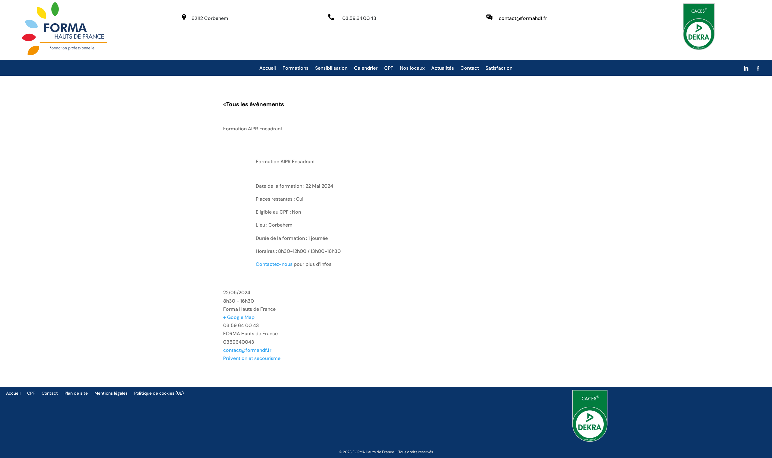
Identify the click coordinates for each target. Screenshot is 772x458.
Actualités (442, 68)
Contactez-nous (274, 264)
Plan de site (76, 393)
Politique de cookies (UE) (159, 393)
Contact (469, 68)
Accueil (267, 68)
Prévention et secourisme (251, 358)
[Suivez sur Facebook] (758, 68)
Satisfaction (499, 68)
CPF (388, 68)
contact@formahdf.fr (247, 350)
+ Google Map (239, 317)
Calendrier (366, 68)
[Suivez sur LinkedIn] (746, 68)
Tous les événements (253, 104)
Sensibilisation (331, 68)
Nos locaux (412, 68)
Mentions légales (111, 393)
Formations (295, 68)
